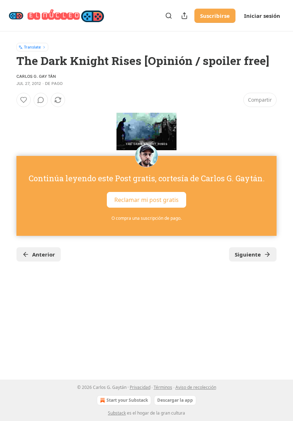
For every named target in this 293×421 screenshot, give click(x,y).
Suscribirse (215, 15)
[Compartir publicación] (184, 16)
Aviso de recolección (195, 387)
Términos (163, 387)
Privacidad (140, 387)
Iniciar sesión (262, 15)
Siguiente (248, 254)
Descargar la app (175, 400)
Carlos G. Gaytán (36, 76)
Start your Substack (127, 400)
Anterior (43, 254)
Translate (32, 47)
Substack (117, 413)
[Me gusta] (23, 100)
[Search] (169, 16)
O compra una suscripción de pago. (146, 218)
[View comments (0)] (41, 100)
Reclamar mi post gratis (146, 200)
